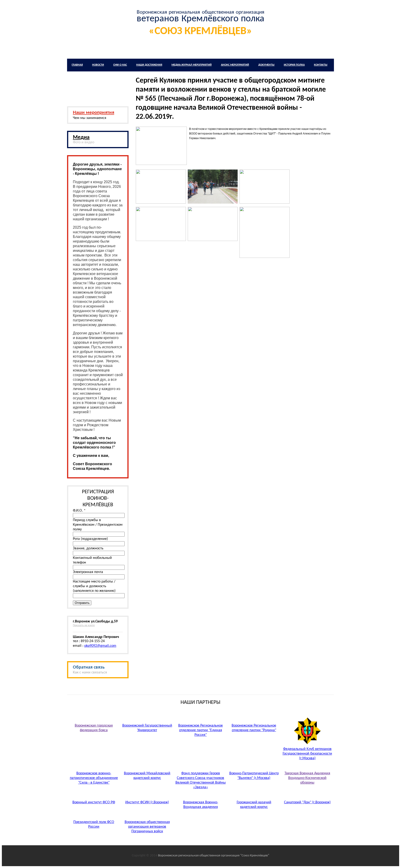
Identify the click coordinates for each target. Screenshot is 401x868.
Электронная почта (88, 572)
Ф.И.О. (79, 510)
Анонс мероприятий (235, 65)
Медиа (81, 137)
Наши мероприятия (93, 112)
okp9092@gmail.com (100, 646)
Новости (98, 65)
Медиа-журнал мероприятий (191, 65)
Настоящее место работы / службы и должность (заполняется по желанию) (94, 586)
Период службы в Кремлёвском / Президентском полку (98, 524)
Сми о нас (120, 65)
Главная (77, 65)
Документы (266, 65)
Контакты (320, 65)
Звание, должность (88, 548)
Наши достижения (149, 65)
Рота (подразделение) (90, 539)
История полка (294, 65)
